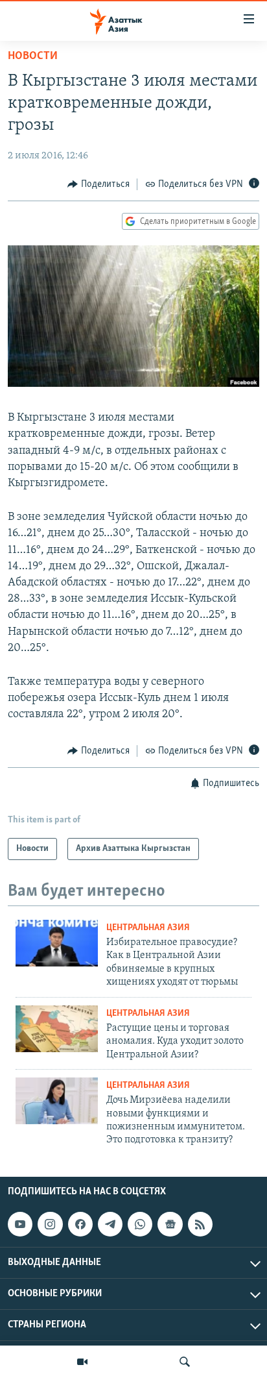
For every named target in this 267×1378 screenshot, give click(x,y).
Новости (33, 56)
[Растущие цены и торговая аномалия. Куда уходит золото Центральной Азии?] (57, 1028)
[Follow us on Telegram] (110, 1224)
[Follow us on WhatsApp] (140, 1224)
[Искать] (184, 1362)
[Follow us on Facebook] (80, 1224)
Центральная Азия (148, 928)
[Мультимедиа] (82, 1362)
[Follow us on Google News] (169, 1224)
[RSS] (200, 1224)
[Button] (98, 184)
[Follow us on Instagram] (50, 1224)
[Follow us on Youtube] (20, 1224)
